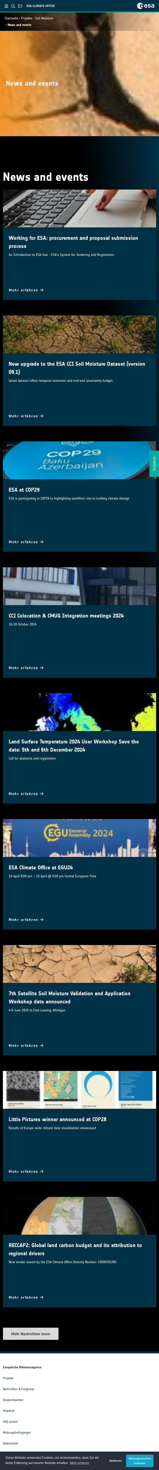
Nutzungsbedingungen (17, 1432)
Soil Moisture (44, 18)
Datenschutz (10, 1443)
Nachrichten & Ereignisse (18, 1389)
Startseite (11, 18)
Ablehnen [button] (115, 1460)
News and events (19, 25)
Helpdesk (8, 1411)
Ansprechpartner (13, 1400)
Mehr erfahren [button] (79, 1463)
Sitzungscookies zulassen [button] (140, 1461)
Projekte (26, 18)
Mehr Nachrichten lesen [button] (30, 1333)
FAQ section (10, 1421)
